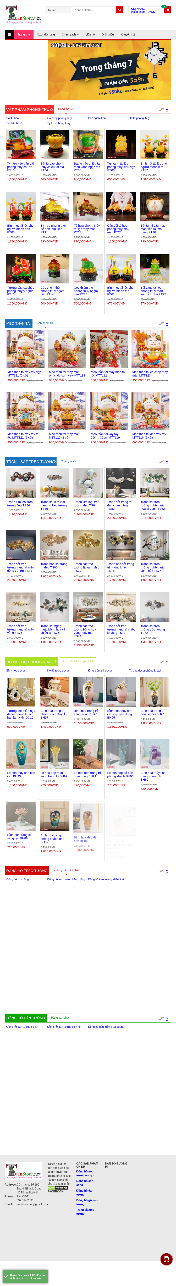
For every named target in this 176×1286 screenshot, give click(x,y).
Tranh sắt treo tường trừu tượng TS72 (153, 629)
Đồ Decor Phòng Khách (31, 662)
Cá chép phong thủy (59, 118)
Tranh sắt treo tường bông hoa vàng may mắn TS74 (85, 631)
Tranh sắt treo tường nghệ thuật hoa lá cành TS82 (153, 505)
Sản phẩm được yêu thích (78, 661)
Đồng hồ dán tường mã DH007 (23, 1146)
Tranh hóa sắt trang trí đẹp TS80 (54, 565)
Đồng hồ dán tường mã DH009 (107, 1084)
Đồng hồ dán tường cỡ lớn (22, 1026)
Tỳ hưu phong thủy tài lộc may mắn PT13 (87, 229)
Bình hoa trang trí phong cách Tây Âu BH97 (54, 714)
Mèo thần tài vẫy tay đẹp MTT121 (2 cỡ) (24, 373)
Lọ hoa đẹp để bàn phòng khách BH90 (120, 774)
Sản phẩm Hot (45, 323)
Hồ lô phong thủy (139, 118)
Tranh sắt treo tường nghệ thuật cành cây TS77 (152, 567)
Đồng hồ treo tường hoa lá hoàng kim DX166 (149, 929)
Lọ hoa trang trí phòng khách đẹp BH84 (152, 838)
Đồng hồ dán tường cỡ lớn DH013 (64, 1146)
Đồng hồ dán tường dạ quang (106, 1026)
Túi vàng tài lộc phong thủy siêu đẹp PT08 (121, 167)
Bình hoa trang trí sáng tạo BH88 (19, 836)
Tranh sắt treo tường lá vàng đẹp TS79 (86, 567)
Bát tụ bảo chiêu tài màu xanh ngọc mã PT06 (87, 167)
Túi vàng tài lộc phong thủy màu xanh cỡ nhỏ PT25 (153, 291)
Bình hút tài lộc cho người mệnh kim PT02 (154, 167)
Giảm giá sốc (69, 461)
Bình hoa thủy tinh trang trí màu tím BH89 (153, 776)
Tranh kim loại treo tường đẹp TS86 (20, 503)
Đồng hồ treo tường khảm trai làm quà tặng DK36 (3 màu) (150, 994)
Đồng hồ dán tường (25, 1018)
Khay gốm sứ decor (100, 670)
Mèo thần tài (18, 323)
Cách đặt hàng (46, 34)
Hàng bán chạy (60, 1017)
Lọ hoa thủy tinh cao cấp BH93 (21, 774)
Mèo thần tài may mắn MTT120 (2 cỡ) (64, 435)
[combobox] (58, 10)
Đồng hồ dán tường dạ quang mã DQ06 (106, 1146)
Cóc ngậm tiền (97, 118)
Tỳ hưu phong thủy (58, 123)
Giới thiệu (108, 34)
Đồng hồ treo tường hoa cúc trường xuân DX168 (65, 929)
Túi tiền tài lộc (14, 123)
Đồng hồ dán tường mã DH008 (65, 1082)
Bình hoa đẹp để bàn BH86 (85, 836)
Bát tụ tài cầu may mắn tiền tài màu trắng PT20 (153, 229)
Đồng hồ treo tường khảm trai (106, 879)
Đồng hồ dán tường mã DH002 (23, 1078)
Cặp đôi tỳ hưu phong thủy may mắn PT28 (118, 229)
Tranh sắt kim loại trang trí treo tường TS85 (54, 505)
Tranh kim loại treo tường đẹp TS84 (86, 503)
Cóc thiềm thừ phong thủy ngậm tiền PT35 (86, 291)
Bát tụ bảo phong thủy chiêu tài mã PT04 (52, 167)
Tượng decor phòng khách (145, 670)
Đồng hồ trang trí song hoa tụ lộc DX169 (22, 929)
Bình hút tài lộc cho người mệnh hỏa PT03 (20, 229)
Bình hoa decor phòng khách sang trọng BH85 (120, 838)
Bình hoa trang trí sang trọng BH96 (86, 712)
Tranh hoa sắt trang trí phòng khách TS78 (120, 567)
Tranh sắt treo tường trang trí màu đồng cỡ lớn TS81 (20, 567)
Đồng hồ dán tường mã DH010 (148, 1146)
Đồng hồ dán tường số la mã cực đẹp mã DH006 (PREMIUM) (149, 1086)
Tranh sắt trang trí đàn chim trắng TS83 (119, 505)
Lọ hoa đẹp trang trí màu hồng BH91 (87, 774)
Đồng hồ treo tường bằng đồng (66, 879)
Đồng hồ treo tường (26, 871)
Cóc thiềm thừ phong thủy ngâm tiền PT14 (52, 291)
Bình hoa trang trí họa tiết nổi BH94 (152, 712)
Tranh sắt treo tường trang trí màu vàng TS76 (20, 629)
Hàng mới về (66, 109)
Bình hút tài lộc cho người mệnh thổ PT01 (120, 291)
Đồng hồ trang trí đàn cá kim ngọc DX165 (24, 991)
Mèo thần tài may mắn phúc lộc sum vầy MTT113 (67, 373)
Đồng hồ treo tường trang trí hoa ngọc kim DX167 (108, 929)
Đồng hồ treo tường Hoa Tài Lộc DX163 (107, 991)
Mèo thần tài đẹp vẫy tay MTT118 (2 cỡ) (149, 435)
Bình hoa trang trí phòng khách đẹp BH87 (52, 838)
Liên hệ (90, 34)
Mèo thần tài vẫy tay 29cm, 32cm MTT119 (105, 435)
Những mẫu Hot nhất (66, 870)
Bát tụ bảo (12, 118)
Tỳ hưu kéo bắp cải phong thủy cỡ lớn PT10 (20, 167)
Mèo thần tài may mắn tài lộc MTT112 (108, 373)
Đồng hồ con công (17, 879)
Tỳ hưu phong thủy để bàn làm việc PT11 (54, 229)
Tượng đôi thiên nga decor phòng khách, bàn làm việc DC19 (21, 714)
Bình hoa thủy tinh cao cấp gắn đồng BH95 (119, 714)
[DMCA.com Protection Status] (58, 1187)
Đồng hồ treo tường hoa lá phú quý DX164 (65, 991)
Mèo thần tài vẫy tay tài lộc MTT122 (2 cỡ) (23, 435)
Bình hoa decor (15, 670)
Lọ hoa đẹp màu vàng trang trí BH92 (54, 774)
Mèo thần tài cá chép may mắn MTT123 (150, 373)
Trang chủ (24, 34)
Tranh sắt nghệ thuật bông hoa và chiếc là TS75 (53, 629)
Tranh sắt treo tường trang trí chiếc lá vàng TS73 (121, 629)
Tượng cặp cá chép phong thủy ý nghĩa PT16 (20, 291)
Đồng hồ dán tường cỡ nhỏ (64, 1026)
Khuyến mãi (128, 34)
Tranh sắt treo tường (30, 462)
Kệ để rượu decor (58, 670)
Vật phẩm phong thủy (29, 109)
